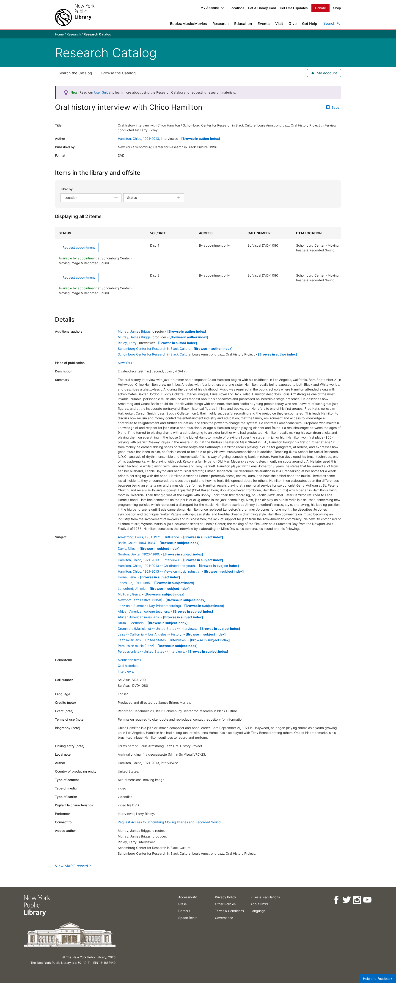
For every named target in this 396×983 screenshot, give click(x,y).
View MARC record (71, 866)
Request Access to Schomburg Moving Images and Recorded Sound (169, 822)
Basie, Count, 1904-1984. (137, 543)
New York (125, 363)
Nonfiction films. (130, 660)
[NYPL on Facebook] (336, 900)
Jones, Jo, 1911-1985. (134, 583)
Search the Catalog (75, 73)
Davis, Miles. (127, 548)
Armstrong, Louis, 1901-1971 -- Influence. (149, 537)
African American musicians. (139, 617)
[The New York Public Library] (74, 15)
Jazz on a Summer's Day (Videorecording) (149, 606)
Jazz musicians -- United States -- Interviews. (152, 640)
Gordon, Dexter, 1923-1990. (139, 554)
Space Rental (188, 918)
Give (293, 23)
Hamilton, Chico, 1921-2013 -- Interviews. (149, 560)
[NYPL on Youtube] (367, 900)
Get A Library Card (262, 8)
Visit (279, 23)
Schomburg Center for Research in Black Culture (154, 348)
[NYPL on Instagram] (356, 900)
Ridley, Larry (127, 343)
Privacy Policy (225, 897)
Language (258, 911)
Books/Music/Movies (188, 23)
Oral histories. (128, 666)
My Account (210, 8)
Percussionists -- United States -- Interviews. (151, 651)
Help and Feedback (377, 978)
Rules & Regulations (265, 897)
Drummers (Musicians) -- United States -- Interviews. (157, 628)
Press (182, 904)
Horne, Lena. (127, 577)
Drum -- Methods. (131, 623)
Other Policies (225, 904)
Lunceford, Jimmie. (132, 588)
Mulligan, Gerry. (129, 594)
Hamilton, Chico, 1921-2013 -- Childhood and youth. (157, 566)
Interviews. (126, 671)
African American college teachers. (144, 611)
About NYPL (259, 904)
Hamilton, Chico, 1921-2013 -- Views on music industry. (159, 571)
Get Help (309, 23)
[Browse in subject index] (203, 537)
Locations (237, 8)
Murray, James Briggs (134, 331)
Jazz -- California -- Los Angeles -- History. (150, 634)
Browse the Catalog (118, 73)
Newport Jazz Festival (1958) (140, 600)
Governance (224, 918)
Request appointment (79, 247)
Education (243, 23)
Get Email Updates (294, 8)
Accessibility (187, 897)
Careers (184, 911)
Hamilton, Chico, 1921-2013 (138, 138)
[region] (198, 263)
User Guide (102, 92)
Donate (320, 8)
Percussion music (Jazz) (136, 646)
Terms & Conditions (229, 911)
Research (220, 23)
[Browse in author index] (200, 138)
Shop (337, 8)
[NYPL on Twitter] (346, 900)
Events (264, 23)
